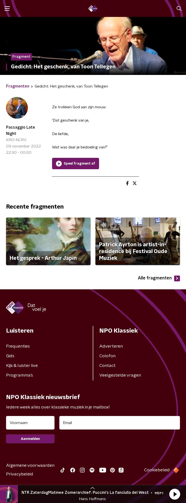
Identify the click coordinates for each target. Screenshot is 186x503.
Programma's (19, 375)
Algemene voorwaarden (30, 465)
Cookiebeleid (157, 470)
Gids (10, 356)
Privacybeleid (19, 474)
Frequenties (18, 346)
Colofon (107, 356)
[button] (174, 494)
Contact (107, 366)
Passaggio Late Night (20, 130)
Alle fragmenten (155, 278)
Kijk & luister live (22, 366)
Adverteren (111, 346)
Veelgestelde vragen (120, 375)
